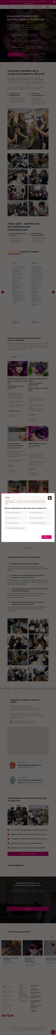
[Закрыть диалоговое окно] (54, 2)
